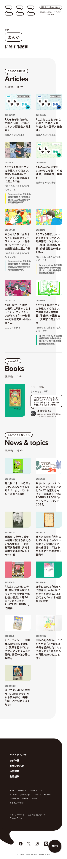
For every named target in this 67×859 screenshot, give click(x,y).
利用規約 (14, 776)
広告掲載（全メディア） (37, 815)
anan (12, 790)
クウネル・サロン (17, 803)
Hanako (47, 794)
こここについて (18, 755)
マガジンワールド (17, 815)
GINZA (38, 794)
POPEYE (13, 794)
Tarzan (25, 799)
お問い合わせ (17, 765)
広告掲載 (14, 770)
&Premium (14, 799)
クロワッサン (25, 794)
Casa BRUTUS (35, 790)
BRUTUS (22, 790)
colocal (35, 799)
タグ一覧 (14, 760)
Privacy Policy (16, 818)
